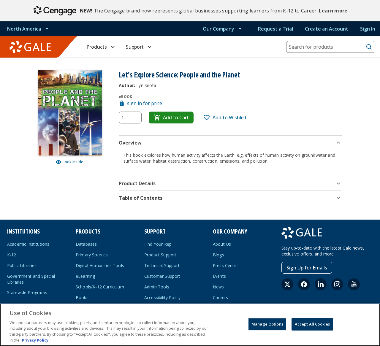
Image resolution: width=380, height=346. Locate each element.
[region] (190, 325)
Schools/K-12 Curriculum (100, 287)
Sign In (367, 29)
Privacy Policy (35, 339)
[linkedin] (321, 284)
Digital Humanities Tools (100, 265)
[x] (287, 284)
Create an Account (326, 29)
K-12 (11, 255)
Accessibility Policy (162, 297)
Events (219, 276)
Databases (86, 244)
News (218, 287)
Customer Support (162, 276)
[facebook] (304, 284)
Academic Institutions (28, 244)
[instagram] (337, 284)
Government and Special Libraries (31, 279)
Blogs (218, 255)
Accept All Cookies (312, 324)
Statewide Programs (27, 292)
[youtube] (354, 284)
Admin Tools (156, 287)
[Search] (369, 47)
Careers (220, 297)
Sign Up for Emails (306, 267)
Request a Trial (275, 29)
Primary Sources (92, 255)
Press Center (225, 265)
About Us (222, 244)
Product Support (160, 255)
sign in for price (144, 103)
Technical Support (162, 265)
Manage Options (267, 324)
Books (82, 297)
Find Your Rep (158, 244)
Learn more (333, 10)
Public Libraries (22, 265)
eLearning (85, 276)
